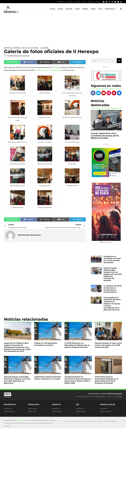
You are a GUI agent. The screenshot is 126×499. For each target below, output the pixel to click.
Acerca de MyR (117, 396)
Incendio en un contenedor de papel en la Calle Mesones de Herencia (112, 259)
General (17, 48)
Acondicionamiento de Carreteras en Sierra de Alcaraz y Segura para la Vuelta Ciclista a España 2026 (77, 380)
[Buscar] (119, 60)
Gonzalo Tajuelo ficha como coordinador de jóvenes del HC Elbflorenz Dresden (105, 135)
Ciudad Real (103, 408)
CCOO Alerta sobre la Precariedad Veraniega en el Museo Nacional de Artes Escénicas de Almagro (106, 380)
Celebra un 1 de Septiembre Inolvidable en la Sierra (45, 344)
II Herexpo (56, 67)
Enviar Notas (70, 1)
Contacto (109, 396)
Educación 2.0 (80, 408)
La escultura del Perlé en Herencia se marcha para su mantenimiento (113, 289)
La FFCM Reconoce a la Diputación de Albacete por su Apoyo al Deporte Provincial (77, 345)
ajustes (67, 497)
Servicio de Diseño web (98, 396)
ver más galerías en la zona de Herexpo (48, 70)
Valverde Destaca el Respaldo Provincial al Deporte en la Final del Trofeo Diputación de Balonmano (17, 380)
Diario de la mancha (115, 394)
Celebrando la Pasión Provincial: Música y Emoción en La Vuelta (47, 378)
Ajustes (105, 496)
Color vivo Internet (19, 420)
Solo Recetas (56, 408)
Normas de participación (90, 421)
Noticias (25, 48)
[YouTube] (115, 2)
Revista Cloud (32, 411)
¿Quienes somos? (61, 1)
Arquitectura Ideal (9, 411)
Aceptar (80, 496)
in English (97, 1)
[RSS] (121, 2)
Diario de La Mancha (106, 411)
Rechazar (93, 496)
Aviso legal (66, 421)
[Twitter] (106, 2)
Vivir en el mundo (57, 411)
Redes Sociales (32, 408)
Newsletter (77, 1)
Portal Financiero (81, 411)
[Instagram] (112, 2)
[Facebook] (103, 2)
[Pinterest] (109, 2)
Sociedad (34, 48)
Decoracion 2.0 (8, 408)
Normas (84, 1)
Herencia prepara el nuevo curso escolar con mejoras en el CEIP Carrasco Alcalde (108, 345)
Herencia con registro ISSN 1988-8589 (107, 421)
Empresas (8, 48)
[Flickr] (118, 2)
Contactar (90, 1)
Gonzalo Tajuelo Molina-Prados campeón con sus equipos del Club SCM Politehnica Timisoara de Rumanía (113, 274)
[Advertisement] (63, 29)
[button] (116, 9)
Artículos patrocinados (83, 396)
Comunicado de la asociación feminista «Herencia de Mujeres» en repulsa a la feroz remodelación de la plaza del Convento (112, 304)
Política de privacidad (76, 421)
